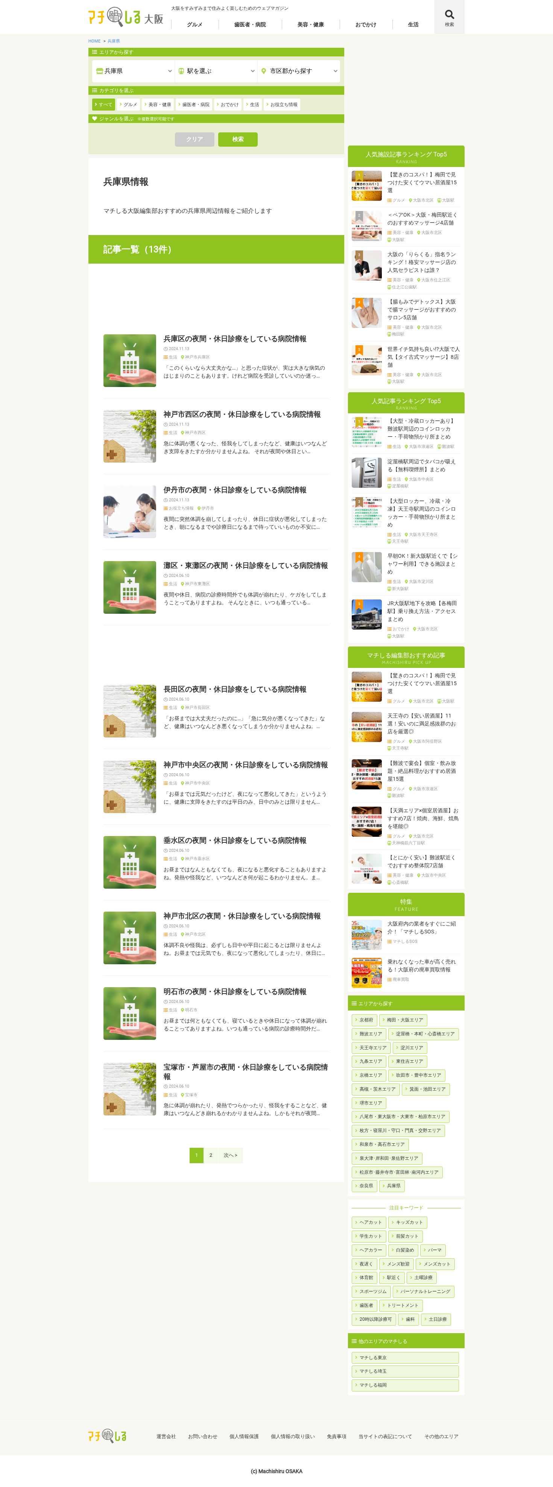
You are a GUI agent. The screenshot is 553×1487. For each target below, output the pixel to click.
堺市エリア (371, 1103)
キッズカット (409, 1222)
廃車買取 (401, 979)
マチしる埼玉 (373, 1371)
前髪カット (407, 1236)
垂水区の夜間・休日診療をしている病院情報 (235, 840)
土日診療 (438, 1319)
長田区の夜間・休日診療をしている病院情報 (235, 689)
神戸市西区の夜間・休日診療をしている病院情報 (242, 414)
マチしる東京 (373, 1357)
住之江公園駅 (404, 287)
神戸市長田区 (197, 708)
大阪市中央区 (421, 479)
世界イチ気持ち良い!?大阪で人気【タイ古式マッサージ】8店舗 (423, 357)
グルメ (195, 24)
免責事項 (336, 1436)
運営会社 (166, 1436)
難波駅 (448, 447)
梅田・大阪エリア (405, 1020)
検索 (449, 24)
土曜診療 (424, 1277)
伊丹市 (208, 508)
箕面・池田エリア (428, 1089)
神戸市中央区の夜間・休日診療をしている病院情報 (246, 765)
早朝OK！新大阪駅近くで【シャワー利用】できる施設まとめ (422, 564)
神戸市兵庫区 (197, 357)
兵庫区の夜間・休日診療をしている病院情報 (235, 339)
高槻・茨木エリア (378, 1089)
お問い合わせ (202, 1436)
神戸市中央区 (197, 783)
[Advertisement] (216, 299)
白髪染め (405, 1250)
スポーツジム (373, 1291)
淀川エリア (412, 1047)
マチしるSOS (405, 941)
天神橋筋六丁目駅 (408, 843)
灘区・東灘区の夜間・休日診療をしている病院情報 (246, 565)
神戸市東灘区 (197, 584)
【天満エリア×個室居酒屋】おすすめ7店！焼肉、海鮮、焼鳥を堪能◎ (423, 818)
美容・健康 (311, 24)
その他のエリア (441, 1436)
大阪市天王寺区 (423, 535)
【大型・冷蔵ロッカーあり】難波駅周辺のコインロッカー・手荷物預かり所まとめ (421, 429)
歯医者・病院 (250, 24)
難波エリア (371, 1033)
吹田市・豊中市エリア (418, 1075)
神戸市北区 (195, 934)
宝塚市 (191, 1095)
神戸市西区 (195, 433)
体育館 (366, 1277)
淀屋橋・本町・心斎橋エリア (425, 1033)
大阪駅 (448, 200)
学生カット (371, 1236)
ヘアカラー (371, 1250)
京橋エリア (371, 1075)
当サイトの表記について (385, 1436)
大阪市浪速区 (421, 447)
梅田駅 (398, 334)
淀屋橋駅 (400, 486)
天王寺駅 (400, 541)
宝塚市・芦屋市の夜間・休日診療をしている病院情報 (246, 1071)
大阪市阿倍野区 (427, 741)
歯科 (410, 1319)
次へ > (230, 1155)
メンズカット (437, 1264)
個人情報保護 (244, 1436)
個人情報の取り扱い (293, 1436)
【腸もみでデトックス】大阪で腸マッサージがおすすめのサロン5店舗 (421, 309)
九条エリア (371, 1061)
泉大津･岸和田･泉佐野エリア (389, 1158)
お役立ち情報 (181, 508)
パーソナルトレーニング (425, 1291)
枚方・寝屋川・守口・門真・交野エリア (400, 1130)
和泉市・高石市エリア (382, 1144)
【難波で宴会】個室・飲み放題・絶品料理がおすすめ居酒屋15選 (421, 771)
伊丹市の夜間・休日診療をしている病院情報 (235, 490)
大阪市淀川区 (421, 582)
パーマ (435, 1250)
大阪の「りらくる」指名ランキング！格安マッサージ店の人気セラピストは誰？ (421, 262)
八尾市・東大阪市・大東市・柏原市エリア (402, 1116)
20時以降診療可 (376, 1319)
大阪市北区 (423, 200)
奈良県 (366, 1185)
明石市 (191, 1010)
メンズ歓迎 (398, 1264)
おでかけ (366, 24)
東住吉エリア (409, 1061)
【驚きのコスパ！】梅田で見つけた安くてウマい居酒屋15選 (422, 182)
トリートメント (403, 1305)
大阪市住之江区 (435, 280)
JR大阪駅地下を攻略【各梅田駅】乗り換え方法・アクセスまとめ (422, 611)
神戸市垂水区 (197, 859)
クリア (194, 139)
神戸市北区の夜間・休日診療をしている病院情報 (242, 916)
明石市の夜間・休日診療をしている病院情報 (235, 992)
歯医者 (366, 1305)
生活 (413, 24)
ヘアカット (371, 1222)
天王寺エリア (373, 1047)
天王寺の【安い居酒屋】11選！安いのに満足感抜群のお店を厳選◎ (421, 723)
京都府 (366, 1020)
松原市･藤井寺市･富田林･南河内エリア (399, 1172)
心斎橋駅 (400, 882)
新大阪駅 (400, 589)
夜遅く (366, 1264)
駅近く (394, 1277)
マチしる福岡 (373, 1385)
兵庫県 (394, 1185)
